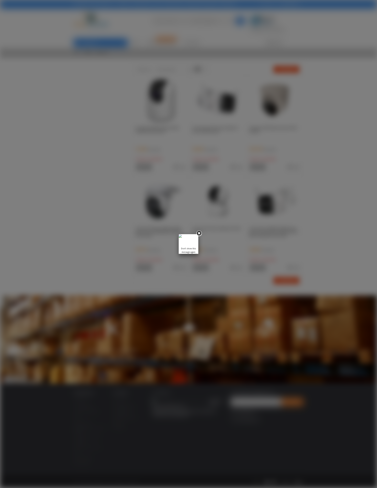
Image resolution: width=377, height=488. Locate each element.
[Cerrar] (199, 233)
